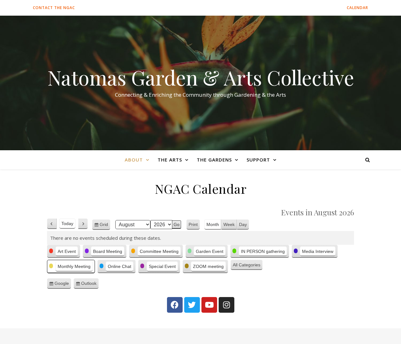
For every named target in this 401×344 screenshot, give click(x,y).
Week (229, 224)
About (134, 160)
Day (243, 224)
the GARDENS (214, 160)
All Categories (246, 264)
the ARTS (170, 160)
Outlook (90, 285)
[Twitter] (192, 305)
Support (258, 160)
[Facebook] (175, 305)
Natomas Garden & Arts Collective (200, 77)
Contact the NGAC (54, 7)
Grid (105, 226)
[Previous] (52, 223)
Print (194, 225)
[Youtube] (209, 305)
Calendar (357, 7)
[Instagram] (226, 305)
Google (63, 285)
